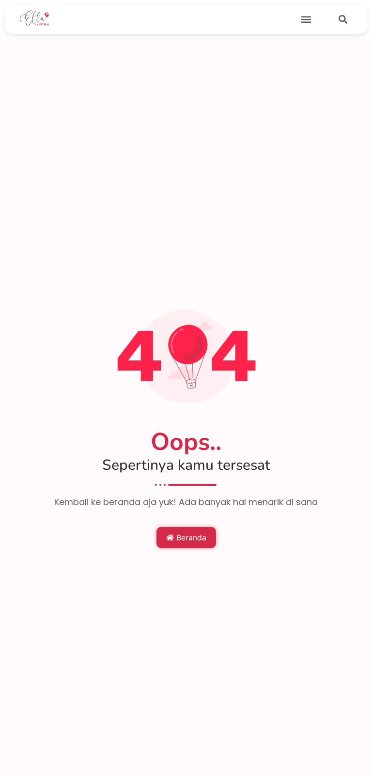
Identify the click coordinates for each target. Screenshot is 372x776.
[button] (306, 20)
